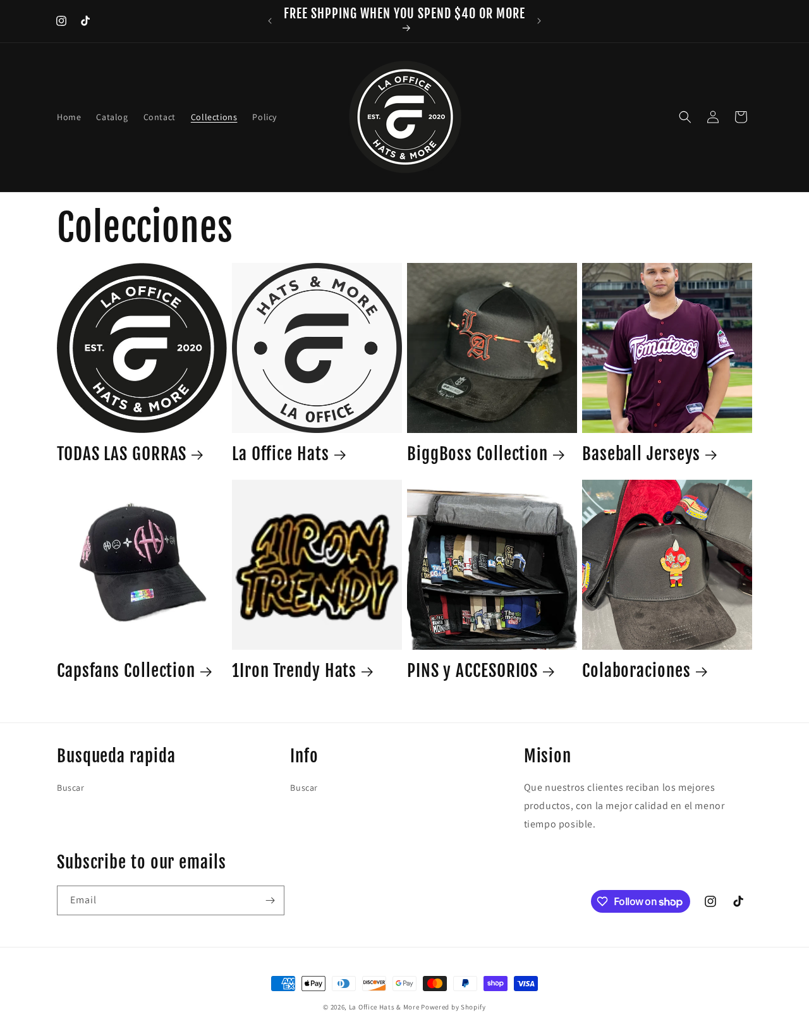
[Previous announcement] (270, 21)
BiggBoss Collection (477, 454)
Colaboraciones (636, 671)
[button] (685, 117)
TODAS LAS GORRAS (121, 454)
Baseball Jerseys (641, 454)
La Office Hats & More (384, 1006)
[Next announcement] (539, 21)
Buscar (71, 787)
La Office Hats (280, 454)
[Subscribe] (270, 900)
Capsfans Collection (126, 671)
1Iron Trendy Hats (294, 671)
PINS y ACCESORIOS (472, 671)
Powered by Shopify (453, 1006)
